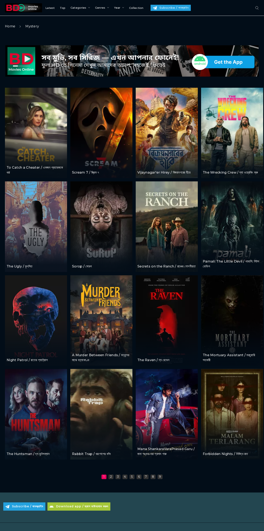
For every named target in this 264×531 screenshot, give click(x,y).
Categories (78, 7)
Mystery (32, 26)
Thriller (12, 159)
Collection (136, 7)
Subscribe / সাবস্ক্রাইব (174, 7)
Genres (100, 7)
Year (117, 7)
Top (63, 7)
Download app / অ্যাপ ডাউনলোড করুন (82, 506)
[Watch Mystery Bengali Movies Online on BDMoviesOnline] (22, 7)
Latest (50, 7)
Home (10, 26)
